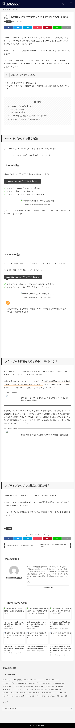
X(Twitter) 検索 (39, 686)
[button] (8, 27)
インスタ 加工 (20, 696)
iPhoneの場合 (19, 109)
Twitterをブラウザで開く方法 (22, 106)
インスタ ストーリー (55, 689)
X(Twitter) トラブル (8, 683)
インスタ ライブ (61, 692)
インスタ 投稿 (41, 696)
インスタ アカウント (41, 689)
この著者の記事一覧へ (48, 587)
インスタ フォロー (21, 692)
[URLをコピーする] (66, 27)
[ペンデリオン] (11, 4)
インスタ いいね (28, 689)
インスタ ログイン (8, 696)
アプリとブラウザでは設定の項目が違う (26, 119)
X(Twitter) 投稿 (28, 686)
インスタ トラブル (8, 692)
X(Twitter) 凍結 (7, 686)
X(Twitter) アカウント (52, 680)
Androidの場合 (20, 112)
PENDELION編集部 (14, 578)
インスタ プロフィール (48, 692)
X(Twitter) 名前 (18, 686)
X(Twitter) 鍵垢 (7, 689)
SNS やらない (7, 680)
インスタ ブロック (34, 692)
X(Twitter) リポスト (45, 683)
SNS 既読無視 (17, 680)
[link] (28, 582)
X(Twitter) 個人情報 (58, 683)
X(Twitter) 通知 (60, 686)
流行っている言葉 (62, 696)
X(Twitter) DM (28, 680)
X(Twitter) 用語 (50, 686)
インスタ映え (51, 696)
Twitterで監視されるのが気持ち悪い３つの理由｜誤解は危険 (44, 435)
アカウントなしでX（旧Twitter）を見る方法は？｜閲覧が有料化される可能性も (44, 399)
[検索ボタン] (63, 4)
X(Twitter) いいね (39, 680)
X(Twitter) (8, 21)
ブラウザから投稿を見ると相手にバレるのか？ (29, 116)
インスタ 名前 (30, 696)
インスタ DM (17, 689)
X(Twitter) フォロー (21, 683)
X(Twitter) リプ (33, 683)
